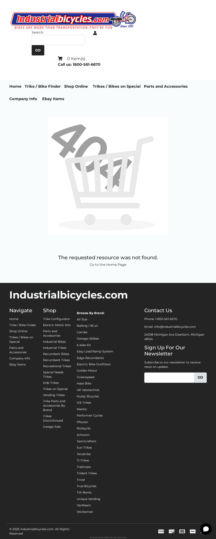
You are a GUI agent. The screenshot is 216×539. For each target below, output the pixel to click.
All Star (82, 319)
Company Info (23, 99)
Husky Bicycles (88, 396)
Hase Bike (84, 383)
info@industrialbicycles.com (175, 327)
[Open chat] (206, 529)
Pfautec (82, 422)
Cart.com (121, 537)
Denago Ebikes (88, 338)
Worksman (85, 512)
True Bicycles (86, 486)
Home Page (116, 265)
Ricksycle (83, 428)
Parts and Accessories (166, 86)
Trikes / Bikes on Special (116, 86)
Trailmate (84, 467)
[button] (95, 33)
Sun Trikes (84, 447)
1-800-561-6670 (166, 319)
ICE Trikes (84, 403)
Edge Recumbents (90, 358)
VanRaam (84, 505)
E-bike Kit (84, 345)
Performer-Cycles (90, 415)
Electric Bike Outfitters (94, 364)
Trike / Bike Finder (43, 86)
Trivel (81, 480)
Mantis (82, 409)
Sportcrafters (86, 441)
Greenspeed (85, 377)
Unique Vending (88, 499)
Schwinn (83, 435)
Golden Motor (87, 370)
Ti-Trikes (83, 460)
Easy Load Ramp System (95, 351)
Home (15, 86)
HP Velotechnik (88, 390)
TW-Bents (84, 492)
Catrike (82, 332)
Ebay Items (53, 99)
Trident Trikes (87, 473)
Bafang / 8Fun (87, 326)
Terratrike (84, 454)
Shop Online (76, 86)
